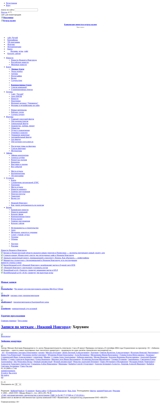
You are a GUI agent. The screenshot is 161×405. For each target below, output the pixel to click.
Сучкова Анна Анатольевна (63, 357)
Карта (9, 49)
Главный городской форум (22, 119)
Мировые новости (19, 64)
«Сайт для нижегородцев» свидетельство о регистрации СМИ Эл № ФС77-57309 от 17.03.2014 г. (43, 395)
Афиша (9, 153)
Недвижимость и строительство (24, 228)
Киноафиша (12, 40)
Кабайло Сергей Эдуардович (81, 364)
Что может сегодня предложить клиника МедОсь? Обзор (38, 289)
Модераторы (16, 151)
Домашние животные (20, 135)
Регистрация (11, 3)
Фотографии (16, 76)
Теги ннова (22, 321)
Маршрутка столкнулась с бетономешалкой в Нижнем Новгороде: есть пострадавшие (40, 260)
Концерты (15, 162)
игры (21, 51)
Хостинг (14, 244)
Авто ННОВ (16, 96)
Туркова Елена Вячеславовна (131, 355)
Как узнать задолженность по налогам (27, 205)
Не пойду (5, 375)
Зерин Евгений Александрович (75, 352)
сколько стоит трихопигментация (25, 295)
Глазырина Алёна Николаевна (44, 364)
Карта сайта (41, 391)
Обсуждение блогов (19, 121)
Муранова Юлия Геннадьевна (60, 355)
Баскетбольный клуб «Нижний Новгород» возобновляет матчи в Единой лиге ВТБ (39, 265)
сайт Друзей (12, 38)
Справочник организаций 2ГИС (25, 182)
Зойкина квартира (11, 341)
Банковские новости (20, 210)
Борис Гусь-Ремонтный (11, 355)
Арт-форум (16, 139)
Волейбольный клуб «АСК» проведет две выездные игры (28, 273)
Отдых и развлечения (20, 130)
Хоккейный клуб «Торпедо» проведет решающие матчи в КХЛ (31, 270)
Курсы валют (16, 219)
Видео (13, 78)
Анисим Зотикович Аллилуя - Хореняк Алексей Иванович (120, 364)
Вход (8, 5)
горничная (37, 357)
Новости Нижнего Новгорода (24, 60)
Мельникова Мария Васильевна (104, 355)
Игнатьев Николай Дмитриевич (144, 352)
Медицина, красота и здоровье (24, 232)
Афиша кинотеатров (20, 155)
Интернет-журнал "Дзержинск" (24, 103)
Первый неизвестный (43, 362)
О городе (10, 178)
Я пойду (4, 373)
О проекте (30, 391)
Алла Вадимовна (82, 355)
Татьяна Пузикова (119, 359)
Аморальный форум (19, 123)
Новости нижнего (19, 189)
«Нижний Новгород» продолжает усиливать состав (26, 268)
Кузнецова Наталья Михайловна (96, 359)
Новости (9, 58)
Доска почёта (17, 71)
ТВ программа (13, 42)
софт (26, 51)
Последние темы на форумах (23, 146)
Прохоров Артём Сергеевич (34, 355)
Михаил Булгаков (53, 352)
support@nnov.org (104, 391)
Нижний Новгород (19, 203)
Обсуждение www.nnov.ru (22, 142)
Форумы (11, 44)
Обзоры (14, 239)
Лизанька (150, 355)
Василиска (5, 336)
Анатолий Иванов (148, 357)
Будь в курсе (80, 27)
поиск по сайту (7, 10)
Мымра (47, 357)
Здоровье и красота (19, 133)
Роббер (4, 359)
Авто (13, 230)
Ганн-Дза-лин (26, 366)
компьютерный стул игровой (24, 308)
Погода (4, 12)
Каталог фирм (17, 214)
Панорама (15, 185)
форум (93, 391)
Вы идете (13, 373)
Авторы (14, 74)
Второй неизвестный (63, 362)
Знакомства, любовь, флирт (23, 126)
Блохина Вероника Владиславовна (124, 357)
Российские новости (20, 62)
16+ (3, 352)
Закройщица (133, 359)
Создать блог (16, 80)
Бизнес (9, 207)
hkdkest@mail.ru (17, 391)
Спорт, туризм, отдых (20, 235)
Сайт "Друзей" (17, 94)
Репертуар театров (19, 160)
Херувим (94, 352)
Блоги (8, 67)
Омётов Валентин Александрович (114, 352)
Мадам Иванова (101, 357)
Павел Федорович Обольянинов (114, 362)
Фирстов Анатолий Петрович (86, 362)
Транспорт (15, 196)
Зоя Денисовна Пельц (23, 362)
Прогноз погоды (18, 194)
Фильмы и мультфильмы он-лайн (25, 105)
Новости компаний (19, 212)
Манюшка (62, 364)
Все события (16, 167)
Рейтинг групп (17, 112)
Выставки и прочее (19, 164)
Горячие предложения (20, 191)
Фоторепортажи (14, 47)
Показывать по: (8, 384)
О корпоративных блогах (22, 89)
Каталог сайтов (14, 53)
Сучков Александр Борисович (21, 359)
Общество (15, 128)
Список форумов (18, 148)
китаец (41, 352)
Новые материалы (19, 110)
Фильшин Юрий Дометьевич (141, 362)
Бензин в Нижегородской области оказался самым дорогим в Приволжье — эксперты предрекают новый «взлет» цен (54, 253)
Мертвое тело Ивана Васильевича (66, 359)
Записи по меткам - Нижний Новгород (35, 327)
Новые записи (8, 282)
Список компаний (19, 87)
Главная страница (8, 321)
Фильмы (14, 51)
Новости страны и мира (11, 263)
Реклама (14, 246)
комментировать (8, 371)
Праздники (16, 101)
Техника (14, 237)
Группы (9, 92)
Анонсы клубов (18, 157)
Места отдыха (17, 171)
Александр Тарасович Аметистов (15, 364)
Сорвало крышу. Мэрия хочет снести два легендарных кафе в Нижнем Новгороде (39, 255)
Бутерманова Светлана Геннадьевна (21, 352)
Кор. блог (72, 391)
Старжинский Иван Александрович (16, 357)
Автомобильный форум (21, 137)
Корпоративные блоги (20, 216)
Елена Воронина (43, 359)
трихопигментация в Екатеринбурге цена (31, 302)
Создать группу (18, 114)
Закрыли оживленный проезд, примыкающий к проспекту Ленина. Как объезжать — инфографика (46, 258)
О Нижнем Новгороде (57, 391)
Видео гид (15, 198)
